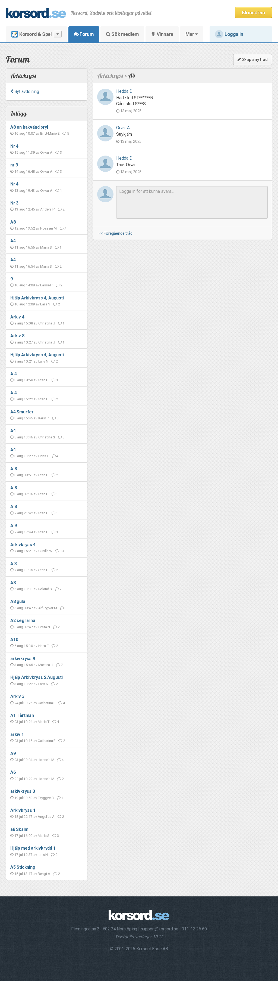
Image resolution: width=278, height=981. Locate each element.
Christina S (46, 437)
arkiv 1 (17, 734)
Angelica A (46, 816)
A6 (13, 772)
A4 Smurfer (22, 411)
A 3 (13, 563)
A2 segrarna (22, 620)
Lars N (45, 304)
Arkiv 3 (17, 696)
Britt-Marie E (49, 133)
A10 (14, 639)
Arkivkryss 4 (23, 544)
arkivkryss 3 (22, 791)
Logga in (234, 34)
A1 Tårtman (22, 715)
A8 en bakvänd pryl (29, 127)
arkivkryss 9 (22, 658)
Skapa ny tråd (254, 59)
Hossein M (48, 228)
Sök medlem (124, 34)
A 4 (13, 373)
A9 (13, 753)
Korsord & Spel (35, 34)
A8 (13, 222)
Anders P (47, 209)
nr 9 (14, 165)
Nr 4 (14, 146)
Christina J (46, 323)
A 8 (13, 468)
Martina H (45, 665)
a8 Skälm (19, 829)
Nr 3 (14, 203)
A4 (13, 240)
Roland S (45, 589)
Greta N (44, 627)
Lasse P (46, 285)
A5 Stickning (22, 867)
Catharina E (46, 703)
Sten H (43, 380)
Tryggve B (45, 798)
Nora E (43, 645)
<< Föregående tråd (115, 233)
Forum (86, 34)
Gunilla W (45, 551)
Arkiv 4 (17, 317)
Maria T (43, 721)
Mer (190, 34)
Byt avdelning (26, 91)
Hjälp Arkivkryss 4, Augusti (37, 298)
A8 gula (17, 601)
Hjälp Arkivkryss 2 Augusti (36, 677)
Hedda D (124, 91)
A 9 (13, 525)
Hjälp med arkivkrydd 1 (33, 848)
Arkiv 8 (17, 335)
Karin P (43, 418)
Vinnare (164, 34)
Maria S (46, 247)
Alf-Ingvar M (47, 608)
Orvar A (46, 152)
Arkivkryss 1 (23, 810)
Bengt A (44, 873)
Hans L (43, 456)
